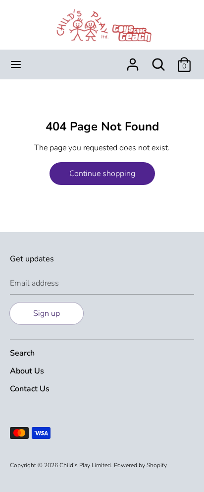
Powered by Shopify (140, 465)
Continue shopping (102, 173)
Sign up (46, 313)
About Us (27, 371)
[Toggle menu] (16, 64)
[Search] (158, 60)
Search (22, 353)
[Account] (133, 60)
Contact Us (30, 388)
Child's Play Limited (85, 465)
